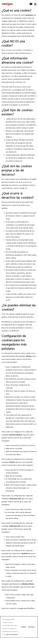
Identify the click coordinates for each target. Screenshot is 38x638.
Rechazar (32, 627)
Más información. (12, 634)
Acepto (23, 627)
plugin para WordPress (27, 608)
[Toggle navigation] (34, 4)
